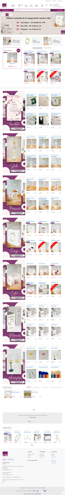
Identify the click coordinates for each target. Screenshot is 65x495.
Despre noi (29, 455)
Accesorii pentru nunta (29, 365)
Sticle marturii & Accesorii (55, 51)
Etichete (5, 430)
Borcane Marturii (36, 6)
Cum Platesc (42, 457)
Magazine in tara (48, 0)
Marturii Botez (28, 135)
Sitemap (52, 455)
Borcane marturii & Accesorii (30, 177)
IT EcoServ (43, 487)
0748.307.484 (57, 4)
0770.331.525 (56, 5)
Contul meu (60, 0)
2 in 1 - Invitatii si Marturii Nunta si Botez (43, 93)
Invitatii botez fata (45, 387)
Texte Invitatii (26, 6)
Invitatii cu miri (45, 112)
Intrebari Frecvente (13, 6)
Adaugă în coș (34, 65)
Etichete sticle (46, 430)
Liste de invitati (16, 430)
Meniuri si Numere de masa (30, 305)
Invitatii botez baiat (36, 387)
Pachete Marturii (31, 50)
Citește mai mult (47, 83)
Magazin (54, 0)
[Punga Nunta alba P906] (8, 394)
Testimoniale (53, 457)
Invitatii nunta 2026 (20, 6)
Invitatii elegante (33, 93)
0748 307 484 (10, 460)
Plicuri (35, 430)
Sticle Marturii (31, 6)
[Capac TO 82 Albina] (27, 394)
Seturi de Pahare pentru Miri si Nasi (30, 366)
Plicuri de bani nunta (37, 431)
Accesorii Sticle (28, 346)
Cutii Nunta (28, 262)
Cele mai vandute (47, 47)
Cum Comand (42, 455)
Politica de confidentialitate (36, 493)
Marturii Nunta (26, 50)
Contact (29, 457)
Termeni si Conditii (27, 493)
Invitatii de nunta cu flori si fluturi (55, 387)
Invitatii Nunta (28, 93)
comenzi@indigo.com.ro (59, 6)
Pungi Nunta (42, 6)
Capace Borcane (33, 390)
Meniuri (27, 304)
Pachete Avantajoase (37, 47)
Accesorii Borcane (33, 346)
